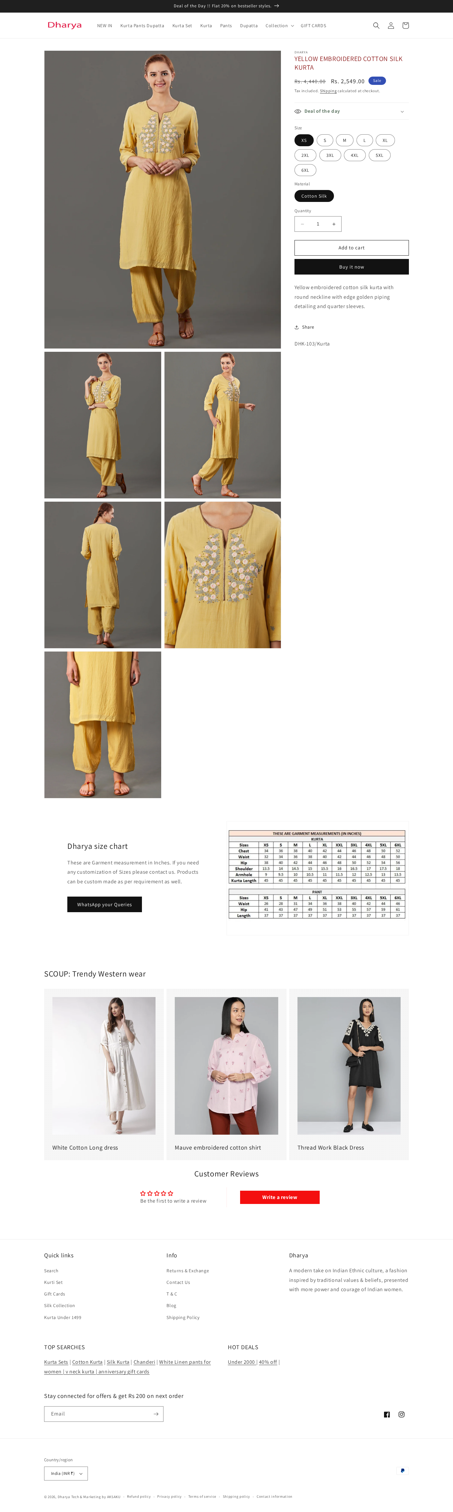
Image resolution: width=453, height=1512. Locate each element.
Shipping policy (236, 1496)
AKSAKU (114, 1496)
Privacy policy (169, 1496)
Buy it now (351, 267)
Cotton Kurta (87, 1361)
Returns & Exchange (187, 1271)
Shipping (328, 90)
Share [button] (308, 327)
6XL (305, 170)
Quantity (302, 211)
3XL (330, 155)
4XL (355, 155)
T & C (171, 1294)
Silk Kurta (118, 1361)
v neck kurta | (81, 1371)
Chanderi (145, 1361)
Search (51, 1271)
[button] (279, 25)
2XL (305, 155)
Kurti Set (53, 1282)
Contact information (274, 1496)
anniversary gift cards (123, 1371)
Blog (171, 1305)
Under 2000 (242, 1361)
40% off (268, 1361)
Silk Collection (59, 1305)
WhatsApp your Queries (104, 904)
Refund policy (139, 1496)
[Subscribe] (156, 1414)
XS (304, 140)
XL (385, 140)
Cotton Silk (314, 196)
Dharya (64, 1496)
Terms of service (202, 1496)
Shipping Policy (182, 1317)
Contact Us (178, 1282)
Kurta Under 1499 (63, 1317)
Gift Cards (54, 1294)
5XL (380, 155)
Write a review (279, 1197)
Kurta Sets (56, 1361)
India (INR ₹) (63, 1473)
